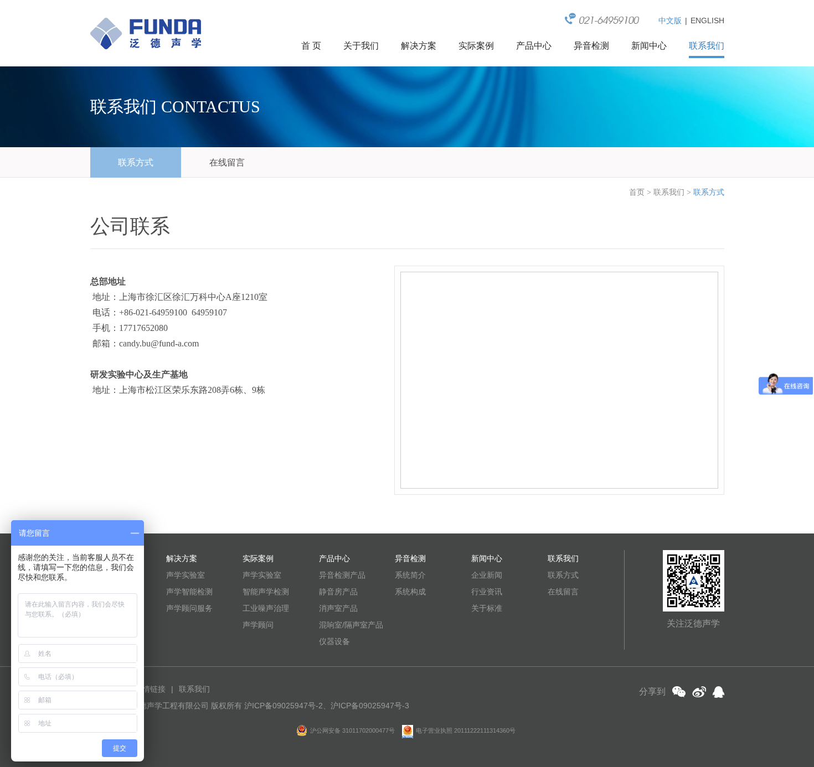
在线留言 (227, 162)
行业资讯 (486, 591)
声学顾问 (258, 624)
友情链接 (150, 689)
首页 (637, 192)
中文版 (670, 20)
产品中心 (534, 45)
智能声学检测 (266, 591)
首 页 (311, 45)
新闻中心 (649, 45)
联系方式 (135, 162)
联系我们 (706, 45)
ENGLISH (707, 20)
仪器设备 (334, 641)
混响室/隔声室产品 (351, 624)
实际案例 (476, 45)
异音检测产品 (342, 575)
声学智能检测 (189, 591)
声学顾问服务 (189, 608)
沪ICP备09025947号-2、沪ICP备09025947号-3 (326, 705)
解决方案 (418, 45)
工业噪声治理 (266, 608)
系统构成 (410, 591)
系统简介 (410, 575)
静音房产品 (338, 591)
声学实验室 (185, 575)
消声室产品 (338, 608)
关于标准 (486, 608)
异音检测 (591, 45)
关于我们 (361, 45)
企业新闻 (486, 575)
